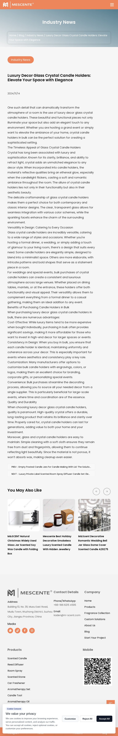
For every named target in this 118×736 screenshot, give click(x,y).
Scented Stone (16, 677)
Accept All (104, 719)
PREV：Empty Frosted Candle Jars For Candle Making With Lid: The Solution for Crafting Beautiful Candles (53, 466)
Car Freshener (16, 683)
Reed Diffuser (16, 664)
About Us (89, 625)
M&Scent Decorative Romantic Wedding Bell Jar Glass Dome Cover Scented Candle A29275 (93, 543)
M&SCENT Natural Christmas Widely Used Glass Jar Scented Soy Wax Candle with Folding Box (23, 545)
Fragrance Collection (97, 613)
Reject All (87, 719)
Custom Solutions (94, 619)
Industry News (34, 35)
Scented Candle (17, 658)
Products (89, 607)
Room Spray (15, 670)
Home (12, 35)
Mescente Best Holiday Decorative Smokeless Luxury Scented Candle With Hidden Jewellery (57, 543)
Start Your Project (95, 638)
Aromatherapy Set (19, 689)
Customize (70, 719)
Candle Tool (15, 695)
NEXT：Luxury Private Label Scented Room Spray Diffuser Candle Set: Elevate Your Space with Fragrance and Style (53, 474)
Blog (21, 35)
